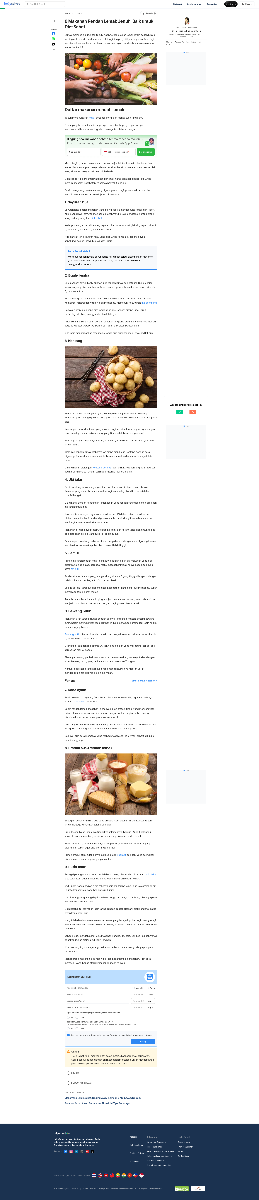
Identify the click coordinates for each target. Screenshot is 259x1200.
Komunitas (134, 1161)
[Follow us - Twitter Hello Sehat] (82, 1151)
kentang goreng (102, 467)
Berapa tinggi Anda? (76, 1001)
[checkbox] (68, 1035)
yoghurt (122, 854)
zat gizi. (75, 569)
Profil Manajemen (185, 1147)
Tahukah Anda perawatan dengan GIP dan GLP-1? (90, 1022)
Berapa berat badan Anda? (79, 1007)
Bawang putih (72, 634)
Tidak (81, 1017)
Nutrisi (67, 13)
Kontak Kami (183, 1156)
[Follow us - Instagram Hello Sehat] (71, 1151)
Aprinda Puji (179, 42)
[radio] (133, 988)
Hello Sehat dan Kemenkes (159, 1165)
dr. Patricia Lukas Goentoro (186, 31)
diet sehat (96, 218)
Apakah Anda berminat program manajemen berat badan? (93, 1012)
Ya (72, 1017)
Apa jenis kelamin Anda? (77, 988)
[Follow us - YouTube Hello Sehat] (87, 1151)
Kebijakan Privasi (154, 1147)
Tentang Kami (184, 1142)
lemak (92, 117)
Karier (180, 1151)
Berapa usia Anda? (75, 994)
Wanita (152, 988)
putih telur (150, 874)
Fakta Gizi (78, 13)
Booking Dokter (137, 1153)
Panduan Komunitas (156, 1160)
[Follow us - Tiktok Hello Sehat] (92, 1151)
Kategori (133, 1137)
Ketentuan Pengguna (156, 1142)
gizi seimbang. (149, 302)
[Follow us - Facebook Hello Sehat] (65, 1151)
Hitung (143, 1042)
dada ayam (79, 701)
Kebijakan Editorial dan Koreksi (161, 1151)
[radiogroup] (143, 988)
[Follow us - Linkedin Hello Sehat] (76, 1151)
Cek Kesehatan (136, 1145)
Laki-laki (139, 988)
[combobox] (150, 1001)
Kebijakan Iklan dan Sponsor (159, 1156)
